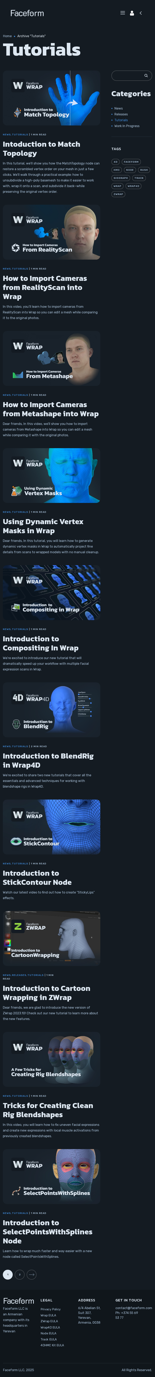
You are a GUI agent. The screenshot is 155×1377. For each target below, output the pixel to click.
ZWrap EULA (49, 1321)
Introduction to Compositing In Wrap (41, 643)
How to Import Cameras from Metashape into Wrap (51, 409)
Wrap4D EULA (50, 1327)
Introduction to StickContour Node (37, 877)
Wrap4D (133, 186)
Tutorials (20, 134)
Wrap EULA (48, 1315)
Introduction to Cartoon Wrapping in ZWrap (46, 992)
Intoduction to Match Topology (41, 148)
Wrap (117, 186)
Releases (19, 975)
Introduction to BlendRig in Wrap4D (48, 760)
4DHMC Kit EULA (52, 1345)
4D (115, 161)
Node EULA (49, 1333)
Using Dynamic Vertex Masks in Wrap (43, 526)
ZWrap (118, 194)
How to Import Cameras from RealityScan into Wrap (45, 287)
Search (146, 76)
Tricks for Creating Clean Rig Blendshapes (48, 1110)
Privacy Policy (51, 1309)
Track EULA (49, 1339)
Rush (144, 170)
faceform (131, 161)
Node (130, 170)
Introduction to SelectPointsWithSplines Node (47, 1231)
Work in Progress (126, 126)
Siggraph (121, 178)
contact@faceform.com (133, 1308)
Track (139, 178)
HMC (117, 170)
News (7, 134)
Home (7, 36)
